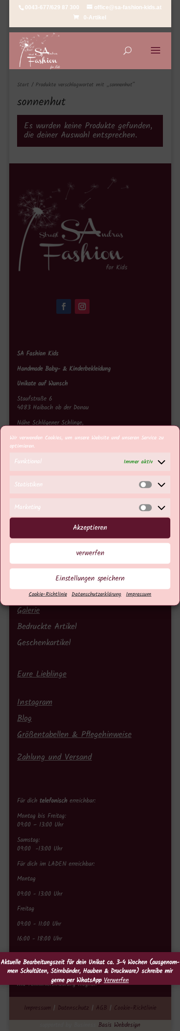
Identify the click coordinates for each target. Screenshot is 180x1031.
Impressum (138, 593)
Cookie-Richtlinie (48, 593)
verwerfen (90, 553)
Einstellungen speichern (90, 578)
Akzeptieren (90, 527)
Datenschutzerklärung (96, 593)
